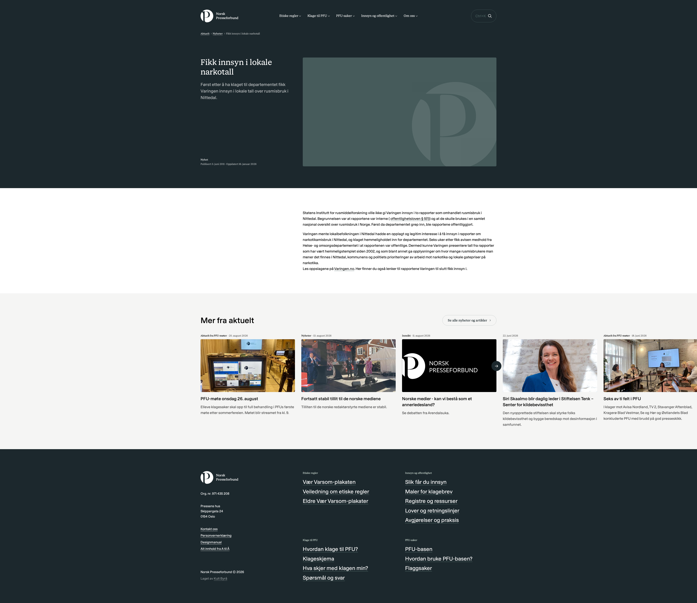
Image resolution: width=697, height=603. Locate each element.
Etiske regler (288, 16)
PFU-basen (418, 549)
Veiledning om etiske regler (336, 491)
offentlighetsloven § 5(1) (409, 218)
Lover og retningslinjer (432, 510)
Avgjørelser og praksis (432, 520)
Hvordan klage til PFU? (330, 549)
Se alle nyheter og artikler (467, 320)
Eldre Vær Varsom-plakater (335, 501)
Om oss (409, 16)
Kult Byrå (220, 579)
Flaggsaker (418, 568)
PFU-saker (344, 16)
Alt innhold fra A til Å (215, 549)
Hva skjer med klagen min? (335, 568)
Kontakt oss (209, 529)
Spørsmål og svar (324, 578)
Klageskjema (318, 558)
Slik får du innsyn (426, 482)
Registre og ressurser (431, 501)
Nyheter (218, 33)
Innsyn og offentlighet (377, 16)
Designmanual (211, 542)
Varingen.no (344, 268)
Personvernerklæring (216, 536)
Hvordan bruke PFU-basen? (438, 558)
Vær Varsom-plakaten (329, 482)
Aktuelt (205, 33)
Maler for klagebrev (429, 491)
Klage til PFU (317, 16)
